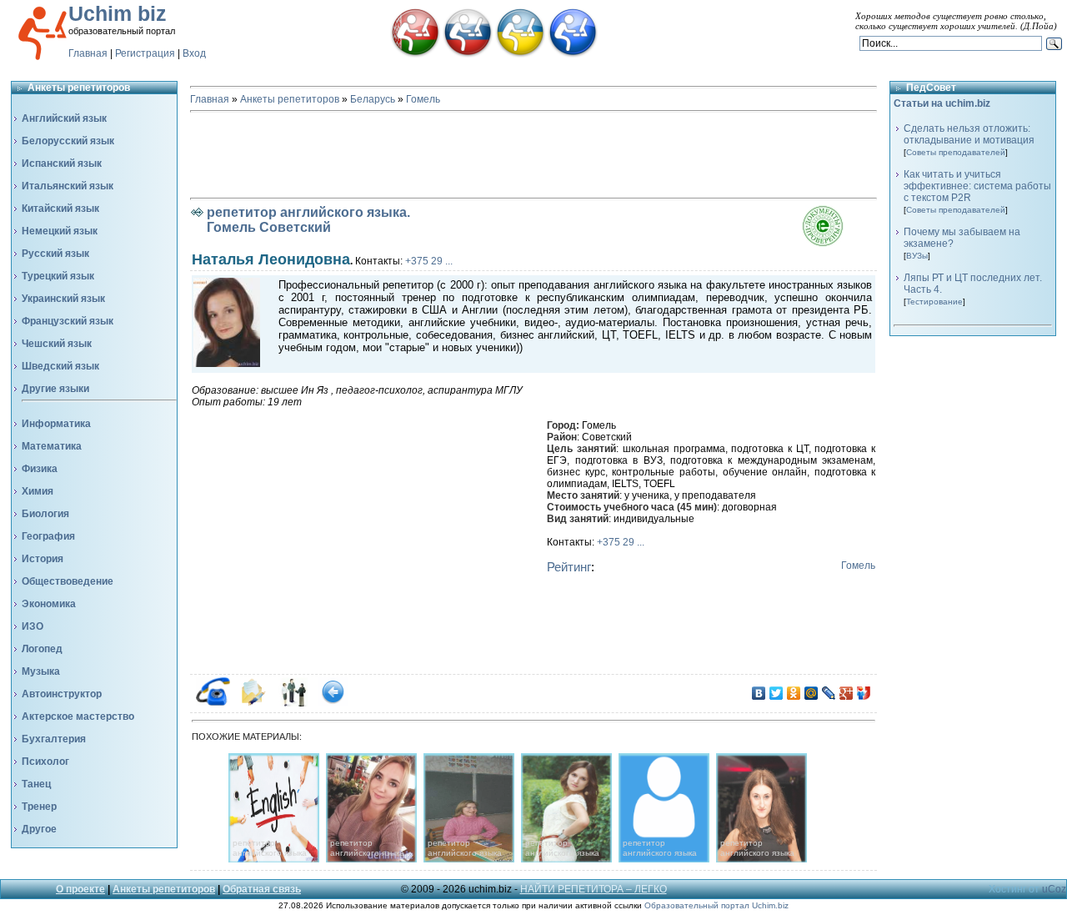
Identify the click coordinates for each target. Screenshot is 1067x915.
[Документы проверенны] (839, 243)
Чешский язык (57, 343)
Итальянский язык (67, 186)
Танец (36, 784)
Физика (40, 469)
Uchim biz (117, 13)
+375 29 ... (429, 261)
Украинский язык (63, 298)
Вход (194, 53)
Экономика (49, 604)
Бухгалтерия (54, 739)
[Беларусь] (415, 54)
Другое (39, 829)
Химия (37, 491)
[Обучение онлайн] (573, 54)
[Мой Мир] (811, 693)
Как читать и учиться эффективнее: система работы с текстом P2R (977, 186)
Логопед (42, 649)
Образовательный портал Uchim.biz (716, 905)
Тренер (39, 806)
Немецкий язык (60, 231)
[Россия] (468, 54)
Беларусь (372, 99)
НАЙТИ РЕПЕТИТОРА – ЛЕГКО (593, 889)
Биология (45, 514)
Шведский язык (60, 366)
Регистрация (145, 53)
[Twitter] (776, 693)
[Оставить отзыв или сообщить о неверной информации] (293, 703)
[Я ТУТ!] (864, 693)
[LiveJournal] (829, 693)
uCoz (1054, 889)
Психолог (45, 761)
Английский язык (64, 118)
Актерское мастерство (78, 716)
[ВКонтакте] (759, 693)
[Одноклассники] (794, 693)
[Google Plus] (846, 693)
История (42, 559)
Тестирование (934, 301)
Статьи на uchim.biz (942, 103)
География (48, 536)
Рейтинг (569, 567)
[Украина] (520, 54)
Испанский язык (62, 163)
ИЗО (32, 626)
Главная (88, 53)
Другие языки (55, 389)
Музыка (41, 671)
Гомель (423, 99)
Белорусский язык (68, 141)
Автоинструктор (62, 694)
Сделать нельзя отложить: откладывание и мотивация (969, 134)
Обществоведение (67, 581)
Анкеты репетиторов (289, 99)
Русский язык (55, 253)
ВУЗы (917, 255)
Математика (52, 446)
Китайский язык (60, 208)
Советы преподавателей (955, 152)
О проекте (80, 889)
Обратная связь (262, 889)
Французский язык (67, 321)
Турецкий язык (58, 276)
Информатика (56, 424)
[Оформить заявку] (253, 703)
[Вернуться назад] (333, 703)
